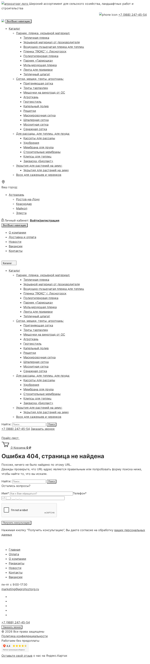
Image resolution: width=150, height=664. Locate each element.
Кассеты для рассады (39, 138)
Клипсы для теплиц (37, 156)
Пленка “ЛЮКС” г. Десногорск (44, 51)
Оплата (14, 554)
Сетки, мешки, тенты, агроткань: (40, 79)
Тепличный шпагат (36, 74)
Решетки (29, 111)
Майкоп (21, 208)
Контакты (15, 251)
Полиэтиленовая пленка (40, 56)
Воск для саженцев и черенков (38, 175)
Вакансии (15, 246)
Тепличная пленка (36, 37)
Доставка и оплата (22, 237)
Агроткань (30, 97)
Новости (15, 241)
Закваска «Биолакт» (38, 161)
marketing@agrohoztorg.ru (20, 589)
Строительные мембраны (42, 152)
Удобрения (31, 143)
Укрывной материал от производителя (51, 42)
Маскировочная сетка (39, 115)
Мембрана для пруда (38, 147)
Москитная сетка (35, 124)
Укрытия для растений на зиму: (39, 165)
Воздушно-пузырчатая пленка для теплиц (53, 47)
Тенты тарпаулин (35, 88)
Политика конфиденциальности (24, 636)
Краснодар (24, 204)
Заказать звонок (43, 429)
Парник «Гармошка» (38, 60)
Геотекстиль (32, 101)
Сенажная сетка (35, 129)
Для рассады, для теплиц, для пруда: (43, 133)
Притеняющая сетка (38, 83)
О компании (17, 232)
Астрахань (16, 194)
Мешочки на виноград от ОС (44, 92)
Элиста (21, 213)
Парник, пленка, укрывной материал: (43, 33)
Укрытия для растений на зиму (46, 170)
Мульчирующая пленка (40, 65)
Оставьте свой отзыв (16, 655)
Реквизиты (16, 563)
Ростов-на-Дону (28, 199)
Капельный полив (36, 106)
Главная (14, 549)
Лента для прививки (38, 69)
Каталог (14, 28)
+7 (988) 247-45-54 (132, 14)
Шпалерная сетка (36, 120)
